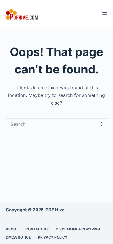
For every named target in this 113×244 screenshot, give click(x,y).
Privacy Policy (53, 237)
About (12, 229)
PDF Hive (55, 209)
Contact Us (37, 229)
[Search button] (101, 124)
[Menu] (104, 14)
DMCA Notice (18, 237)
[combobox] (51, 124)
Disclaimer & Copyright (79, 229)
